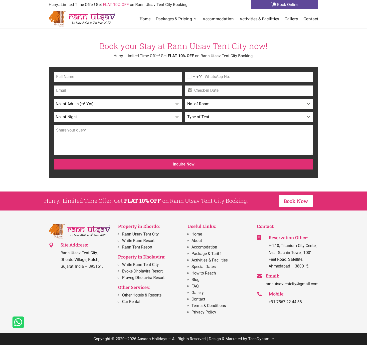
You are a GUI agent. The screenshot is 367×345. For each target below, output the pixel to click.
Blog (195, 279)
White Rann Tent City (140, 264)
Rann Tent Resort (137, 247)
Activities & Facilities (259, 18)
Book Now (296, 201)
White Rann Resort (138, 240)
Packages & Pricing (174, 18)
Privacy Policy (203, 312)
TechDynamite (261, 338)
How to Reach (203, 273)
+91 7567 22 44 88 (285, 302)
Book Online (287, 4)
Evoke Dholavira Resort (142, 271)
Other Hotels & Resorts (142, 295)
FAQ (195, 286)
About (196, 240)
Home (145, 18)
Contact (311, 18)
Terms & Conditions (208, 305)
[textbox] (113, 104)
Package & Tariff (206, 253)
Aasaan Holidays (152, 338)
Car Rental (131, 301)
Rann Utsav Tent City (140, 234)
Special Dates (203, 266)
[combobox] (194, 77)
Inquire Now (183, 164)
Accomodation (204, 247)
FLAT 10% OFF (116, 4)
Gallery (291, 18)
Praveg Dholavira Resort (143, 277)
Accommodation (218, 18)
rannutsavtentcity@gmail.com (292, 284)
